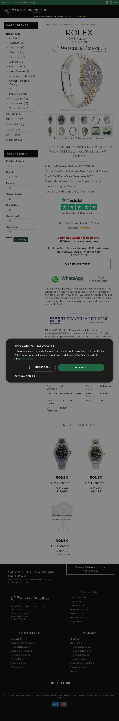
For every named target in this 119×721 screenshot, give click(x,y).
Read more (27, 358)
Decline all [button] (42, 367)
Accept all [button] (81, 367)
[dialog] (59, 361)
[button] (24, 376)
